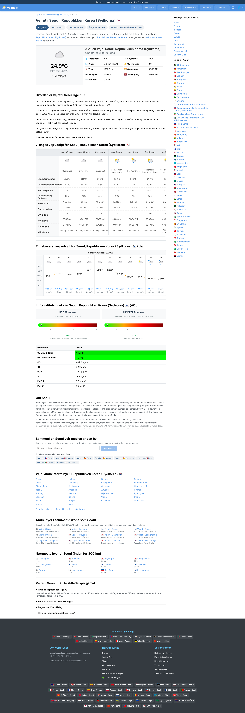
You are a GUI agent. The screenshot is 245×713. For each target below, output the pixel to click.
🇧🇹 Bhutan (179, 83)
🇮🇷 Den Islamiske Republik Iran (188, 114)
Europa (175, 8)
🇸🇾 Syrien (178, 227)
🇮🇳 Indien (178, 138)
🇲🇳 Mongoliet (180, 191)
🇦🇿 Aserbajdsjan (181, 72)
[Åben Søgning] (233, 7)
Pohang (39, 493)
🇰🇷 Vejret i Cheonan (112, 541)
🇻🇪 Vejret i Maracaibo (103, 641)
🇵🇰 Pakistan (179, 206)
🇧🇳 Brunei (178, 86)
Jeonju (39, 489)
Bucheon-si (74, 486)
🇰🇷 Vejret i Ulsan (47, 535)
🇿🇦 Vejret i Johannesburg (164, 637)
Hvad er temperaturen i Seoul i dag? (56, 613)
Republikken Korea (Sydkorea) (56, 15)
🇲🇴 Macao (178, 181)
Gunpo (72, 500)
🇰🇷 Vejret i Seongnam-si (145, 535)
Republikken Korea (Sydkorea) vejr (126, 27)
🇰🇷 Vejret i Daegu (112, 530)
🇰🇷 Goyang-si (42, 559)
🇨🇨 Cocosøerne (181, 97)
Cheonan (105, 486)
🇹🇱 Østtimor (179, 202)
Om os (105, 653)
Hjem (38, 15)
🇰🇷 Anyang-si (107, 559)
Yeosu (39, 504)
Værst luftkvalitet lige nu (164, 673)
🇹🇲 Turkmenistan (182, 241)
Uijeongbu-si (107, 493)
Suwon (137, 479)
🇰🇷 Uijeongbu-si (43, 565)
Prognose (42, 27)
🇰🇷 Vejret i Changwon (112, 535)
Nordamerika (190, 8)
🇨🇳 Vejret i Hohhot (161, 641)
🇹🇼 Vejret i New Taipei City (120, 637)
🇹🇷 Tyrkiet (178, 245)
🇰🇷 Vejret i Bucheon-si (80, 541)
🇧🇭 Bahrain (179, 76)
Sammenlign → (109, 448)
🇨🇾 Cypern (179, 101)
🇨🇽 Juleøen (179, 159)
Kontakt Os (107, 657)
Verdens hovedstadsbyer (112, 673)
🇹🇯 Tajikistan (180, 234)
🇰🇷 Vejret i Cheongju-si (47, 541)
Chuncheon (106, 500)
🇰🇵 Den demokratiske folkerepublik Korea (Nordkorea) (191, 109)
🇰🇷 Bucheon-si (75, 559)
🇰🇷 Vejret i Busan (47, 530)
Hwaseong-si (140, 486)
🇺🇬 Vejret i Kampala (142, 641)
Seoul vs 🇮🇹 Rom (145, 458)
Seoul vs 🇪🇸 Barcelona (124, 458)
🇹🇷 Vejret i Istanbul (83, 641)
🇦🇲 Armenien (180, 68)
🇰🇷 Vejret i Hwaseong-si (145, 541)
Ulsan (38, 482)
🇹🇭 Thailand (179, 238)
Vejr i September (76, 27)
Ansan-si (73, 489)
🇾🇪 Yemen (178, 256)
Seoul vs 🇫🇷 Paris (44, 458)
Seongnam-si (140, 482)
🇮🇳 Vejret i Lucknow (143, 637)
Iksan (38, 500)
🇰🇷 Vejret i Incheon (80, 530)
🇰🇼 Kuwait (178, 170)
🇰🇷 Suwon (40, 571)
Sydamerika (222, 8)
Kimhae (137, 489)
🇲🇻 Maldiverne (180, 188)
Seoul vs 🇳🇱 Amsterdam (67, 462)
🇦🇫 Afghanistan (181, 65)
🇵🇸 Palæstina (180, 209)
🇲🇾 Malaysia (179, 184)
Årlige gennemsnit (97, 27)
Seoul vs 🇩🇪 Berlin (83, 458)
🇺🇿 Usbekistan (181, 248)
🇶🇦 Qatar (178, 213)
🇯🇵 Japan (178, 152)
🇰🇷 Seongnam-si (142, 559)
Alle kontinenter (108, 665)
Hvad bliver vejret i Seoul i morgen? (56, 601)
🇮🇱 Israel (178, 149)
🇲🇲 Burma (178, 90)
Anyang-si (106, 489)
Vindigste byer (160, 665)
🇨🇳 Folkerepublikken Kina (186, 127)
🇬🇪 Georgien (180, 131)
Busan (38, 479)
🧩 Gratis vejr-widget (111, 677)
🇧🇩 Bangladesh (181, 79)
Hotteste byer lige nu (163, 653)
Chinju (137, 497)
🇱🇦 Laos (177, 174)
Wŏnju (104, 497)
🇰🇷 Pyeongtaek (141, 571)
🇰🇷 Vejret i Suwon (145, 530)
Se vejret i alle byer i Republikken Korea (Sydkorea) (60, 509)
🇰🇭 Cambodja (180, 93)
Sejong (72, 497)
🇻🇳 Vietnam (179, 252)
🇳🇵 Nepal (178, 195)
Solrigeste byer (160, 669)
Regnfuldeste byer (162, 661)
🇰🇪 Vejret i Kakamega (61, 637)
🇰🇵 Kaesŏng (107, 571)
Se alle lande (143, 2)
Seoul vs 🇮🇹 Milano (45, 462)
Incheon (72, 479)
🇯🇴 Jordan (179, 156)
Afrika (136, 8)
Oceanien (206, 8)
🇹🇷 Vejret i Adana (81, 637)
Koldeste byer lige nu (163, 657)
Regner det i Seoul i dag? (51, 607)
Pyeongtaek (140, 493)
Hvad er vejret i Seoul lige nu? (53, 589)
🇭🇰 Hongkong (180, 134)
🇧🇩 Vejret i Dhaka (185, 637)
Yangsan (40, 497)
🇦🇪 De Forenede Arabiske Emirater (190, 104)
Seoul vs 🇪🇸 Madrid (103, 458)
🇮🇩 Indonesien (181, 141)
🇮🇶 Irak (177, 145)
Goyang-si (73, 482)
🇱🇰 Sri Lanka (180, 223)
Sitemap (105, 661)
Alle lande (106, 669)
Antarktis (149, 8)
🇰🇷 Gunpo (73, 565)
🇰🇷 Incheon (106, 565)
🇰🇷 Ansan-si (140, 565)
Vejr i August (57, 27)
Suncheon (139, 500)
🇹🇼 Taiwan (179, 231)
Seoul (176, 22)
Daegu (104, 479)
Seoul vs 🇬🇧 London (64, 458)
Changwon (106, 482)
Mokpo (72, 504)
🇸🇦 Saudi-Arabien (182, 216)
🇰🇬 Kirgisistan (180, 166)
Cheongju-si (41, 486)
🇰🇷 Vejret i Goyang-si (80, 535)
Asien (163, 8)
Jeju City (73, 493)
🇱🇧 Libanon (179, 177)
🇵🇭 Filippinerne (181, 124)
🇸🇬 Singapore (180, 220)
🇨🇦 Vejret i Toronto (123, 641)
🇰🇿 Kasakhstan (181, 163)
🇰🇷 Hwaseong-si (76, 571)
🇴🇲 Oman (178, 199)
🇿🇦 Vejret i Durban (98, 637)
